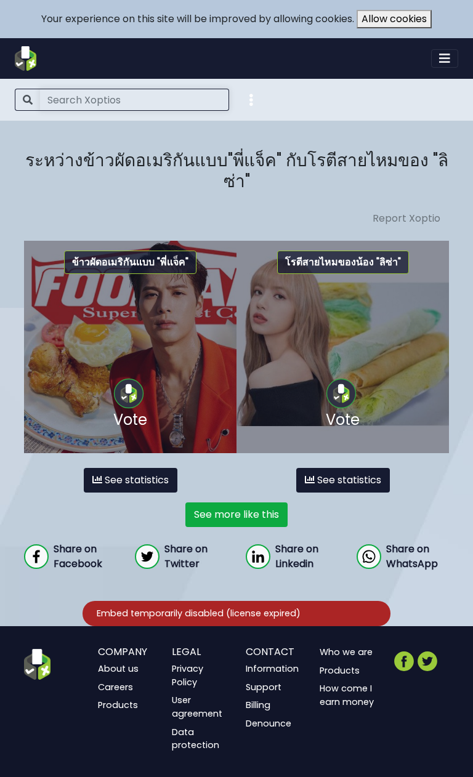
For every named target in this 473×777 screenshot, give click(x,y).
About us (118, 668)
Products (118, 705)
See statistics (135, 480)
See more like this (236, 514)
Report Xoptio (406, 218)
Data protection (195, 739)
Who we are (346, 652)
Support (263, 687)
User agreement (197, 707)
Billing (258, 705)
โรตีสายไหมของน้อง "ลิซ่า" (343, 262)
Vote (130, 419)
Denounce (268, 723)
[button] (251, 99)
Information (272, 668)
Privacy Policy (187, 675)
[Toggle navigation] (444, 58)
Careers (115, 687)
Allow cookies (394, 19)
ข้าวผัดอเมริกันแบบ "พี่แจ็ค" (130, 262)
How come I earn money (347, 695)
